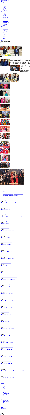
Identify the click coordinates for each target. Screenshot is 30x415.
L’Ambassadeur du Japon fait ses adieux (5, 228)
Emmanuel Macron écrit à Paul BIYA (5, 321)
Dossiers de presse (4, 8)
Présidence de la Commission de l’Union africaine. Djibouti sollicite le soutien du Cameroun (10, 207)
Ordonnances (5, 4)
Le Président (2, 11)
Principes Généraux (4, 30)
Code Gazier (4, 34)
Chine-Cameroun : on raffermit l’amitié (5, 223)
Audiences (4, 7)
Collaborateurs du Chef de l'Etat (5, 22)
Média (2, 35)
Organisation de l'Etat (5, 24)
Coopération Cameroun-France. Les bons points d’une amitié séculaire (8, 279)
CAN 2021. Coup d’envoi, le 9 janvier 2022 (5, 286)
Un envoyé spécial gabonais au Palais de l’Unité (6, 263)
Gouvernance (4, 27)
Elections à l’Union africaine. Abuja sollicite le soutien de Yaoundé (7, 328)
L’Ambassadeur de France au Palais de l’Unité (6, 361)
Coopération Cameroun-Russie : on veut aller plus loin (6, 242)
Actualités (2, 40)
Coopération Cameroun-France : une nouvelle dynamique (7, 375)
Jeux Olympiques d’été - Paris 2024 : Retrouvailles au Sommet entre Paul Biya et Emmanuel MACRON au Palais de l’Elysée (13, 216)
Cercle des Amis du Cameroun (5, 17)
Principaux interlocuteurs (5, 31)
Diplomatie (4, 25)
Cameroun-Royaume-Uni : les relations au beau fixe (6, 314)
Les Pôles (2, 26)
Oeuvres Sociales (4, 392)
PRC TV (2, 407)
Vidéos (3, 37)
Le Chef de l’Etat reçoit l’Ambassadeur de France (6, 244)
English (2, 1)
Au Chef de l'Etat (5, 10)
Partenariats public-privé (5, 398)
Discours (3, 2)
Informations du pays (4, 395)
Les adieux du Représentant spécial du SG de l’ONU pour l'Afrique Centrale (9, 277)
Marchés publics (4, 32)
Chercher (2, 405)
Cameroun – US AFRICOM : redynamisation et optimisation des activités (8, 202)
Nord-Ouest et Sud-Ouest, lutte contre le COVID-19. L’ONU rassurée (8, 356)
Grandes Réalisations (4, 388)
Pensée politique (4, 14)
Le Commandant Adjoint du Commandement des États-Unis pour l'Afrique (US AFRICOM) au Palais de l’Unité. (12, 200)
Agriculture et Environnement (5, 400)
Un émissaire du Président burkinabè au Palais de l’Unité (7, 342)
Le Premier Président (4, 12)
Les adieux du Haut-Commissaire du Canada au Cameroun (7, 256)
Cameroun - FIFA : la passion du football (5, 335)
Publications (4, 38)
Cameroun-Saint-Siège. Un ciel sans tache (5, 209)
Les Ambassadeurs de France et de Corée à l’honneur (6, 354)
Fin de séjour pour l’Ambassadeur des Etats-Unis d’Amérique (7, 349)
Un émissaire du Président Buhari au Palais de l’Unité (6, 305)
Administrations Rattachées (5, 21)
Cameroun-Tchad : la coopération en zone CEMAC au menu (7, 221)
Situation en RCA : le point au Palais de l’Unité (6, 326)
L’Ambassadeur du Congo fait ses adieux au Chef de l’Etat (7, 293)
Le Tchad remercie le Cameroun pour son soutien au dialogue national (8, 270)
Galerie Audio (4, 403)
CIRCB (3, 18)
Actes (3, 3)
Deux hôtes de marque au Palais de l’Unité (5, 237)
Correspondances (4, 9)
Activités (3, 16)
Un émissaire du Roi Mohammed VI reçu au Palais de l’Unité (7, 258)
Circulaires (5, 6)
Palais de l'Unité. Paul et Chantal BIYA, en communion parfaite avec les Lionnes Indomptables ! (10, 195)
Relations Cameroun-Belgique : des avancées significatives (7, 347)
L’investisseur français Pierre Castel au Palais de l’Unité (6, 363)
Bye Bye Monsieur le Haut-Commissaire (5, 312)
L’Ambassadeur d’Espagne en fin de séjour (5, 272)
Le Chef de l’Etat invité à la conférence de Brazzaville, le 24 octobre (8, 340)
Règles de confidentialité (3, 408)
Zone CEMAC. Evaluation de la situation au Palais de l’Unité (7, 377)
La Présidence (2, 19)
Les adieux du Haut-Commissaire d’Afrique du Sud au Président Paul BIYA (9, 284)
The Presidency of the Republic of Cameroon (5, 0)
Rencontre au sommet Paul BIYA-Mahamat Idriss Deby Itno (7, 251)
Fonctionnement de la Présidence (6, 393)
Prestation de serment (5, 15)
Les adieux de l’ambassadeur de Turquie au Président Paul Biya (7, 319)
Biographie (4, 13)
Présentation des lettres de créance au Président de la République (7, 230)
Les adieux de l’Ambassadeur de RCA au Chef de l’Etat (7, 307)
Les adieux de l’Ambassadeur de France (5, 265)
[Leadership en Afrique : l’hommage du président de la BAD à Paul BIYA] (11, 55)
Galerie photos (4, 36)
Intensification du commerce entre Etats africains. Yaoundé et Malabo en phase (9, 291)
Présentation (4, 23)
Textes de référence (4, 33)
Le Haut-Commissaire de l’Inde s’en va (5, 235)
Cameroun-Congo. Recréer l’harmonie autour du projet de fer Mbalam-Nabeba (9, 300)
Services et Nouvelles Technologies (6, 29)
